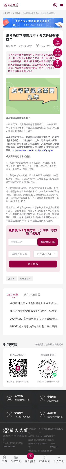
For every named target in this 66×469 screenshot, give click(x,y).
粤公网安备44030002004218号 (51, 431)
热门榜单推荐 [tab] (32, 294)
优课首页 (6, 13)
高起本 (11, 279)
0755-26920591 (54, 445)
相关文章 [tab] (12, 294)
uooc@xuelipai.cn (45, 451)
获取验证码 (48, 242)
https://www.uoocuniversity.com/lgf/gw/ (33, 150)
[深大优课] (9, 5)
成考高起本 (25, 279)
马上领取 (33, 264)
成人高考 (16, 13)
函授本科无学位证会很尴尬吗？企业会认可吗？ (37, 303)
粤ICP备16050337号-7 (45, 436)
